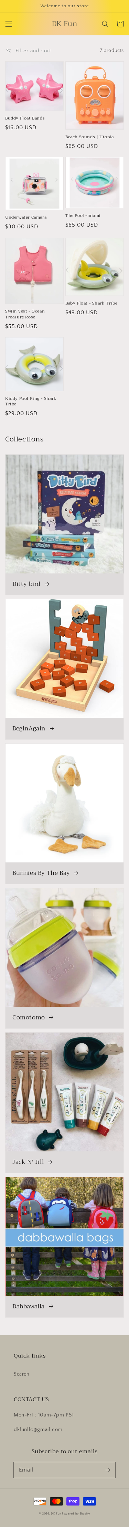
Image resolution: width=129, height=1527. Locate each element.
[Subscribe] (107, 1469)
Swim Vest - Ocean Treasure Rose (25, 314)
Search (22, 1374)
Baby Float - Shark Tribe (91, 303)
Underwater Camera (25, 217)
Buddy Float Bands (25, 118)
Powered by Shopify (76, 1513)
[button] (8, 24)
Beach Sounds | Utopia (89, 137)
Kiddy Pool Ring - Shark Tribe (31, 401)
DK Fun (56, 1513)
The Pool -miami (83, 216)
